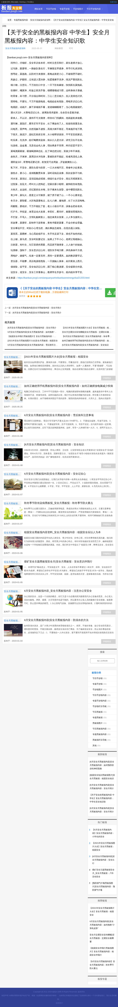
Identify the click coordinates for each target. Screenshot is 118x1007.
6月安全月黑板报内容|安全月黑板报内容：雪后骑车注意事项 (35, 345)
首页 (9, 20)
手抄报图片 (78, 9)
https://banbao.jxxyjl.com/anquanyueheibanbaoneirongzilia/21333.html (54, 278)
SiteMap (22, 2)
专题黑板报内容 (21, 20)
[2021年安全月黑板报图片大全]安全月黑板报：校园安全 (33, 340)
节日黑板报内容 (102, 729)
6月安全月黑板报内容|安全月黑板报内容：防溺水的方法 (56, 620)
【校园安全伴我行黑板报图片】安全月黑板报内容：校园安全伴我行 (38, 336)
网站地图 (14, 2)
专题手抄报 (65, 9)
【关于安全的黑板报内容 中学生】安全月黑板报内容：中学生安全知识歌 (102, 798)
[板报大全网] (12, 11)
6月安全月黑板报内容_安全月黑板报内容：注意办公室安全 (58, 590)
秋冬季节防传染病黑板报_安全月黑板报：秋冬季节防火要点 (58, 503)
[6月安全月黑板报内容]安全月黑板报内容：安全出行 (103, 859)
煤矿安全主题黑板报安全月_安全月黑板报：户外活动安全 (103, 873)
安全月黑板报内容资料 (15, 48)
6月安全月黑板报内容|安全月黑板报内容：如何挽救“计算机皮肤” (36, 332)
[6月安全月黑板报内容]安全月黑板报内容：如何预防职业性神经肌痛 (102, 765)
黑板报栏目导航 (102, 740)
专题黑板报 (88, 19)
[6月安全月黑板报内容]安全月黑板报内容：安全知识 (85, 345)
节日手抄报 (51, 9)
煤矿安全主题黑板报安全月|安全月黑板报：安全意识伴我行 (58, 561)
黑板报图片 (99, 723)
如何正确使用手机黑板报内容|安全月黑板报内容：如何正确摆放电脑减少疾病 (68, 385)
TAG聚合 (30, 2)
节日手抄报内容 (94, 9)
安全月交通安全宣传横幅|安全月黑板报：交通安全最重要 (87, 332)
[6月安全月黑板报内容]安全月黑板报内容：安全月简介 (37, 308)
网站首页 (39, 9)
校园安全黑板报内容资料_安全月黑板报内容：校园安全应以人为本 (62, 532)
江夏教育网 (5, 2)
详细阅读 (107, 378)
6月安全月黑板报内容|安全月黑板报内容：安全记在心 (55, 473)
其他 (96, 745)
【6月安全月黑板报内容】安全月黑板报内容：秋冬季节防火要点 (102, 964)
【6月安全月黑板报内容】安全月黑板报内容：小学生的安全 (103, 833)
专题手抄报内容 (42, 19)
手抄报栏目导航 (59, 19)
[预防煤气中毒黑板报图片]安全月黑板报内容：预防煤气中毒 (103, 886)
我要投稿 (113, 2)
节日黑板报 (75, 19)
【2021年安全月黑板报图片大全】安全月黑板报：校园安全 (88, 328)
